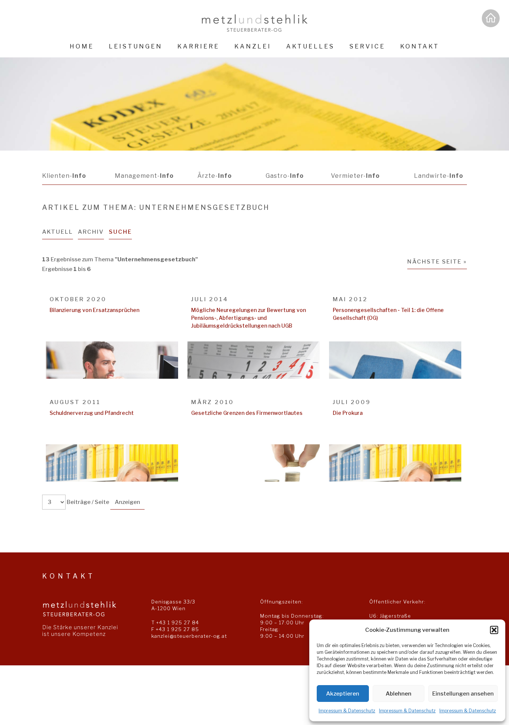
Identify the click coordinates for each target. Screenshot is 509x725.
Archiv (91, 231)
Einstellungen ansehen (463, 693)
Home (82, 46)
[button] (494, 630)
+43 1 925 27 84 (177, 622)
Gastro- (285, 175)
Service (367, 46)
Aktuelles (310, 46)
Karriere (198, 46)
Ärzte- (214, 175)
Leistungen (135, 46)
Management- (144, 175)
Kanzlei (252, 46)
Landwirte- (438, 175)
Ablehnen (398, 693)
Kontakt (419, 46)
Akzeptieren (342, 693)
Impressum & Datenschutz (347, 710)
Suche (120, 231)
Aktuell (57, 231)
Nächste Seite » (437, 261)
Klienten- (64, 175)
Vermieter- (355, 175)
